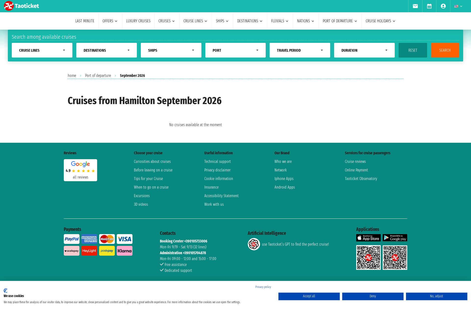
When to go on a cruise (151, 187)
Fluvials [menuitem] (277, 21)
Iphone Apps (284, 178)
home (72, 75)
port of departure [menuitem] (338, 21)
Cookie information (218, 178)
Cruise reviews (355, 161)
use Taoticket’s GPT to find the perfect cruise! (295, 244)
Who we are (283, 161)
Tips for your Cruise (148, 178)
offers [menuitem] (108, 21)
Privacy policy (263, 287)
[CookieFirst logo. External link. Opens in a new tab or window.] (5, 290)
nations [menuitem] (303, 21)
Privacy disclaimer (217, 170)
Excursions (142, 195)
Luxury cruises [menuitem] (138, 21)
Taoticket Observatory (361, 178)
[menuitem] (415, 6)
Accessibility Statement (221, 195)
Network (281, 170)
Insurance (211, 187)
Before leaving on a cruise (153, 170)
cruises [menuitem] (164, 21)
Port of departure (98, 75)
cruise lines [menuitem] (193, 21)
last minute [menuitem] (84, 21)
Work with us (214, 204)
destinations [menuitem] (247, 21)
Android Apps (285, 187)
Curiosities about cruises (152, 161)
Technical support (217, 161)
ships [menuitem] (220, 21)
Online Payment (356, 170)
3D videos (141, 204)
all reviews (80, 177)
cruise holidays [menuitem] (378, 21)
